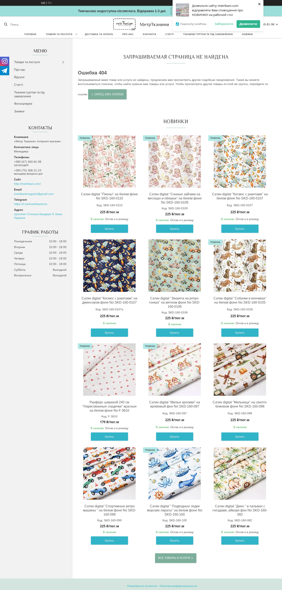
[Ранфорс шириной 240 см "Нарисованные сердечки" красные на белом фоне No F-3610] (109, 369)
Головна (30, 34)
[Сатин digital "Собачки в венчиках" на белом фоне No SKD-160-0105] (240, 265)
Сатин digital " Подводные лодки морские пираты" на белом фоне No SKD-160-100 (174, 510)
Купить (109, 228)
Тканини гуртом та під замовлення (208, 34)
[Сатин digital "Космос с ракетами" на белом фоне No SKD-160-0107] (240, 161)
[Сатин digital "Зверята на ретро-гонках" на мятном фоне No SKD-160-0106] (174, 265)
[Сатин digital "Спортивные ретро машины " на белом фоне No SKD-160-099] (109, 473)
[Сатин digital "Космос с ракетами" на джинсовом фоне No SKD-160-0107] (109, 265)
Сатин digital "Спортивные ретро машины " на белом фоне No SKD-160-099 (109, 510)
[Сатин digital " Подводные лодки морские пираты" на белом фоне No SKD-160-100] (174, 473)
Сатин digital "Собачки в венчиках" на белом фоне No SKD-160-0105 (240, 300)
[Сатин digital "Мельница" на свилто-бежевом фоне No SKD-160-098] (240, 369)
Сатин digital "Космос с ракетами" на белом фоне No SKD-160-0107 (240, 196)
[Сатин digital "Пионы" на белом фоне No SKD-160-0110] (109, 161)
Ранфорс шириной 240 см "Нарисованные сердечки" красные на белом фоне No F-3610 (109, 406)
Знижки (19, 111)
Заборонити (224, 24)
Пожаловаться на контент (142, 586)
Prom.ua (159, 582)
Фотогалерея (23, 103)
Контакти (149, 34)
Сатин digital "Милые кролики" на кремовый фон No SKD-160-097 (174, 404)
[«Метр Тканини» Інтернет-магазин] (124, 24)
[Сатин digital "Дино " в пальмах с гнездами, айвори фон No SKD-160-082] (240, 473)
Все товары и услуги (174, 557)
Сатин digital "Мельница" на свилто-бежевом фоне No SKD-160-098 (240, 404)
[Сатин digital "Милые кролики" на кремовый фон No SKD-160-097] (174, 369)
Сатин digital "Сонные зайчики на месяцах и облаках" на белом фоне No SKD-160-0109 (175, 198)
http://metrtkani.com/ (27, 183)
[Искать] (5, 24)
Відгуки (19, 77)
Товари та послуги (59, 34)
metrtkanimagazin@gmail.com (34, 193)
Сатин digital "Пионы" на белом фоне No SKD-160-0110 (109, 196)
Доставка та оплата (99, 34)
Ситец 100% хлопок (108, 94)
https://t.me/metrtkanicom (30, 204)
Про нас (128, 34)
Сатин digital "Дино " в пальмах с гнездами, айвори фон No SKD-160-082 (239, 510)
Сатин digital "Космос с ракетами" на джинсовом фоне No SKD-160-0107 (109, 300)
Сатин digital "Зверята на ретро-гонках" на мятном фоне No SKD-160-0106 (174, 302)
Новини (247, 34)
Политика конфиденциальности (178, 586)
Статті (169, 34)
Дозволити (248, 24)
